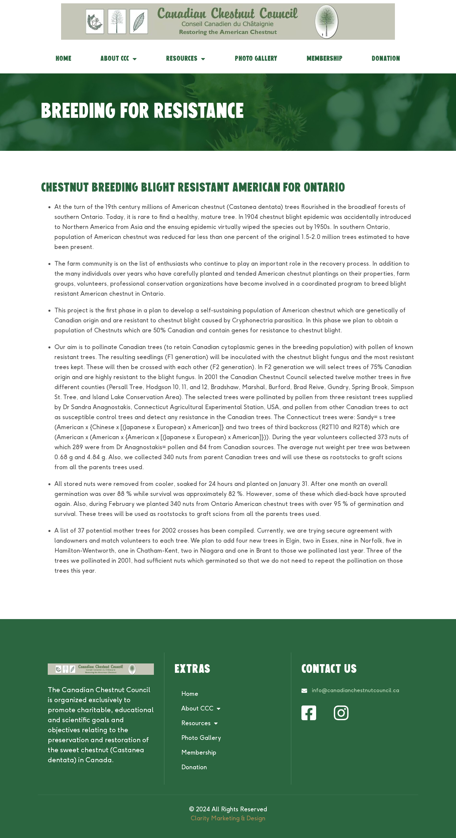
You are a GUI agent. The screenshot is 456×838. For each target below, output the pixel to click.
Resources (182, 59)
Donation (386, 59)
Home (63, 59)
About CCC (114, 59)
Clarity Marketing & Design (228, 818)
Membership (325, 59)
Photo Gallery (256, 59)
